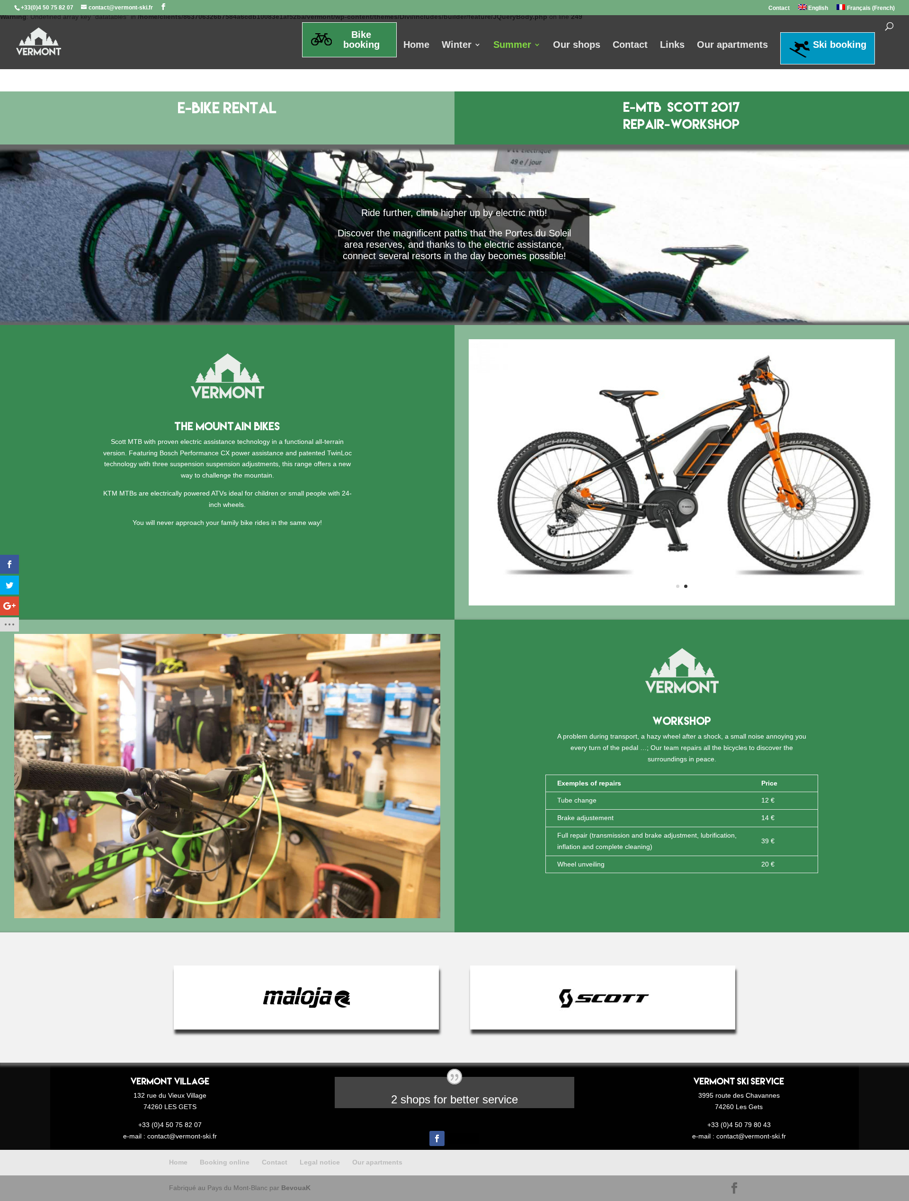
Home (416, 45)
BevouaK (296, 1188)
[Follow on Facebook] (437, 1138)
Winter (457, 45)
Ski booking (839, 44)
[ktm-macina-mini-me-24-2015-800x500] (682, 603)
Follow (463, 1138)
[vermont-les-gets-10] (227, 916)
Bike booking (361, 39)
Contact (779, 8)
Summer (512, 45)
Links (672, 45)
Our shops (576, 45)
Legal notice (320, 1162)
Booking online (225, 1162)
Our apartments (732, 45)
